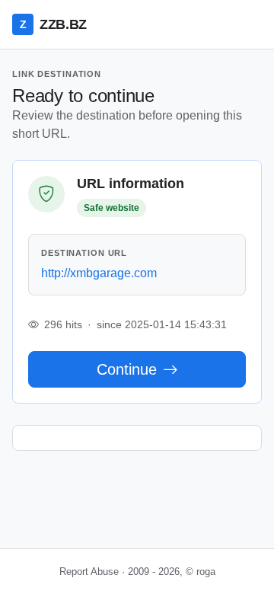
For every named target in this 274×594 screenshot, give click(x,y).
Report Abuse (89, 571)
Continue (127, 369)
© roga (200, 571)
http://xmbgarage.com (99, 273)
